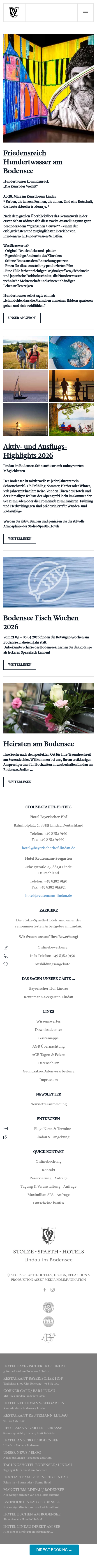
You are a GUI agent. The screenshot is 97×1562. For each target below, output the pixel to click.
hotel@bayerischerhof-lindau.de (48, 848)
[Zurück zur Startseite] (14, 12)
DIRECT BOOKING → (54, 1550)
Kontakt (48, 1170)
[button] (85, 12)
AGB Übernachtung (48, 1046)
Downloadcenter (48, 1030)
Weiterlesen (19, 538)
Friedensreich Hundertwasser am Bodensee (32, 162)
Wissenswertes (48, 1021)
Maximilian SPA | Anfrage (49, 1195)
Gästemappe (48, 1038)
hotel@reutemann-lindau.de (48, 896)
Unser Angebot (22, 318)
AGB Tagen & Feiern (48, 1055)
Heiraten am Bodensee (38, 744)
